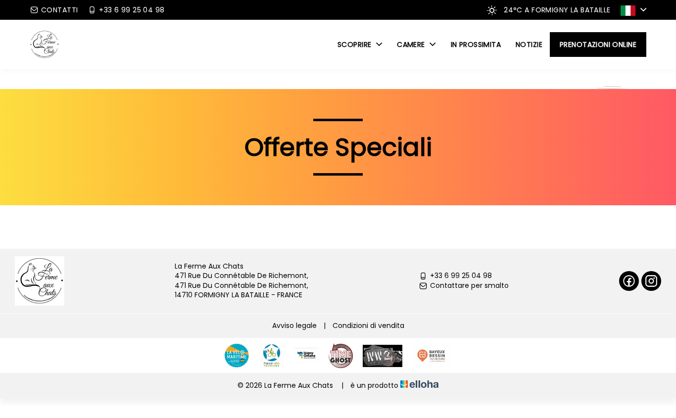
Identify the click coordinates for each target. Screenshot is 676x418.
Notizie (529, 44)
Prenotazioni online (598, 44)
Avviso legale (294, 325)
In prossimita (476, 44)
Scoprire (356, 44)
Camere (412, 44)
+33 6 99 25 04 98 (461, 275)
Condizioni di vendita (368, 325)
